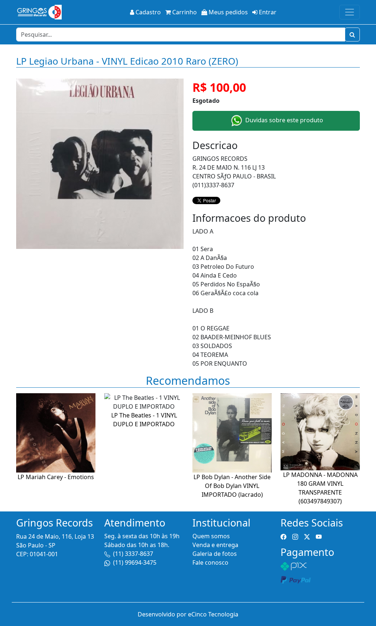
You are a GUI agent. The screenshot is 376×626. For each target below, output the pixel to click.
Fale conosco (210, 562)
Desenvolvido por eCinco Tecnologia (188, 614)
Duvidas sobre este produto (283, 120)
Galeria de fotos (214, 554)
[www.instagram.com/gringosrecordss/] (295, 536)
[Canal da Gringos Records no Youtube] (319, 536)
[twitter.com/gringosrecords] (307, 536)
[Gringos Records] (39, 12)
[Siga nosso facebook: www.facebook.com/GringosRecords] (283, 536)
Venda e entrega (215, 545)
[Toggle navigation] (349, 12)
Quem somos (211, 536)
